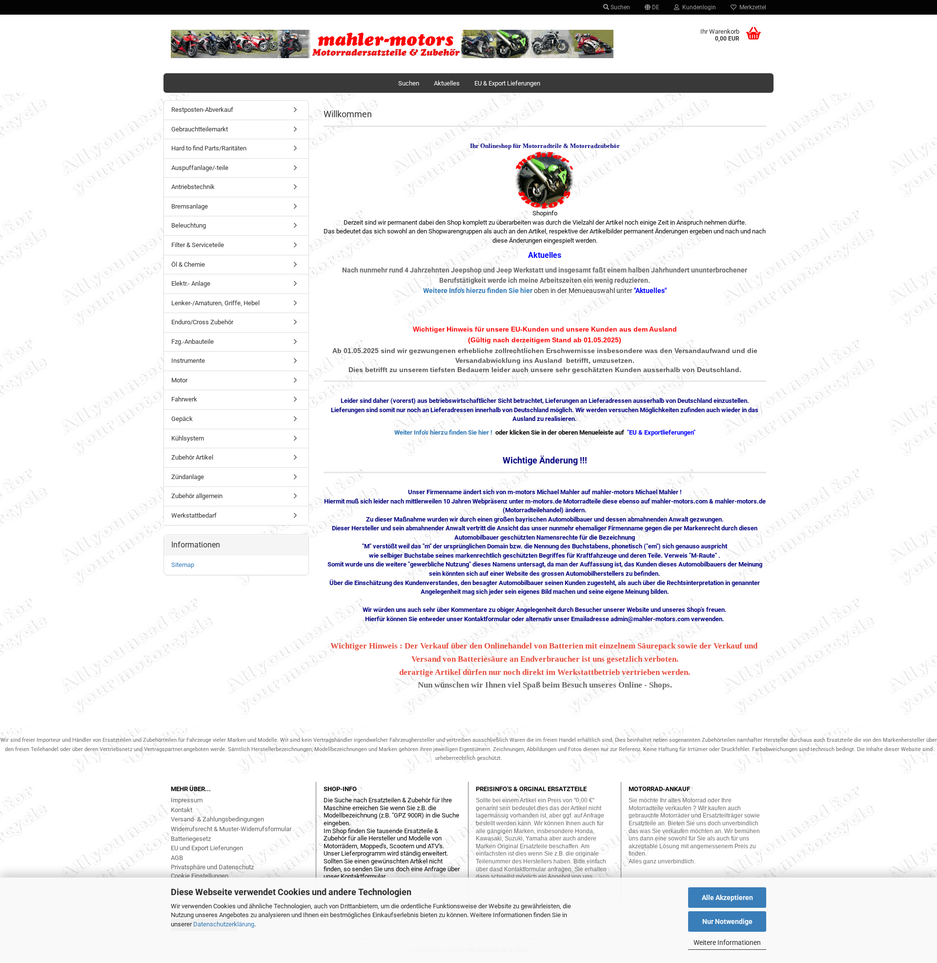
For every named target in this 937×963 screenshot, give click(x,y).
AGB (177, 857)
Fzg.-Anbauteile (192, 341)
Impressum (187, 800)
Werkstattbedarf (194, 515)
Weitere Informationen (727, 942)
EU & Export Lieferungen (507, 83)
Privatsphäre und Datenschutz (212, 867)
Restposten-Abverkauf (202, 109)
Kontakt (181, 810)
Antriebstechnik (193, 186)
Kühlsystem (187, 438)
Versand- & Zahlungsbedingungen (217, 819)
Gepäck (182, 418)
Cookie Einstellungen (199, 875)
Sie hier (520, 290)
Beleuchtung (188, 225)
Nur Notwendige (727, 921)
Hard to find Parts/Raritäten (208, 148)
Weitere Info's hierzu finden (466, 290)
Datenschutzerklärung (223, 924)
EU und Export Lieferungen (207, 848)
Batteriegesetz (191, 838)
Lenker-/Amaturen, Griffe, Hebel (215, 303)
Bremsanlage (189, 206)
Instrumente (188, 360)
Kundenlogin (697, 7)
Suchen (619, 7)
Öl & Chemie (188, 264)
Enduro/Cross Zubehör (202, 322)
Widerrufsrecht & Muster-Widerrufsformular (231, 829)
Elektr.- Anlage (190, 283)
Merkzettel (751, 7)
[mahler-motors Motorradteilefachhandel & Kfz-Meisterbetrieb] (392, 44)
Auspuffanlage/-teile (199, 167)
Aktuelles (447, 83)
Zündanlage (187, 477)
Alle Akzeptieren (727, 897)
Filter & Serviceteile (197, 245)
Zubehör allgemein (197, 496)
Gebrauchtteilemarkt (199, 129)
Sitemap (182, 564)
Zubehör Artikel (192, 457)
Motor (179, 380)
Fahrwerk (184, 399)
